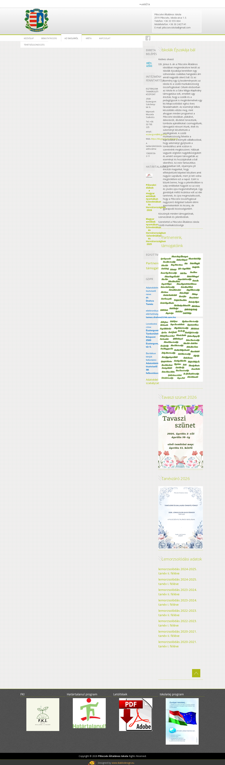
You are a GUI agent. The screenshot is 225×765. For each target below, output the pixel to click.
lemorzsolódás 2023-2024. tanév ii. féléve (177, 592)
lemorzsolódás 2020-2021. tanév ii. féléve (177, 633)
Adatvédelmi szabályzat (153, 381)
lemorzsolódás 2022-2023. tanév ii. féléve (177, 612)
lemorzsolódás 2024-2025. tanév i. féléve (177, 581)
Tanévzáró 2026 (175, 478)
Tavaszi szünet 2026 (179, 397)
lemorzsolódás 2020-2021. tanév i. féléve (177, 644)
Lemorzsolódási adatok (181, 559)
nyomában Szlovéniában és (153, 201)
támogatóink (155, 268)
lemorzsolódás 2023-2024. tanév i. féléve (177, 602)
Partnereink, (155, 263)
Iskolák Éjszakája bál (178, 49)
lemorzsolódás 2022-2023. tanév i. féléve (177, 623)
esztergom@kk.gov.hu (156, 134)
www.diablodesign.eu (123, 762)
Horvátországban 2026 (156, 209)
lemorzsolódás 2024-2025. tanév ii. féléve (177, 571)
